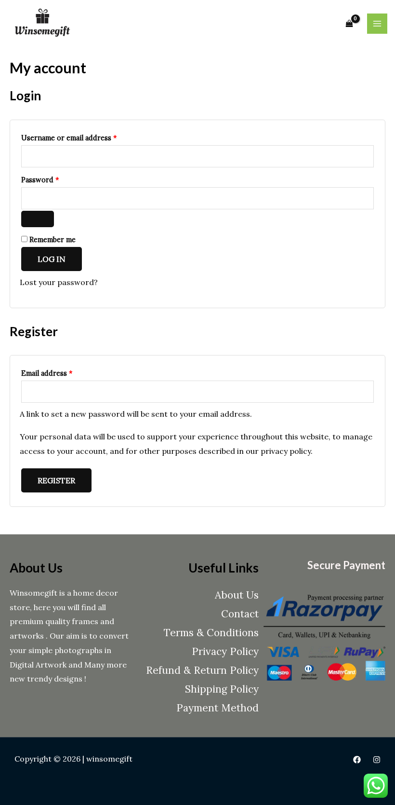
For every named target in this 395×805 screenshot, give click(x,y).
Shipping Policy (222, 689)
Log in (52, 259)
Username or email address (83, 136)
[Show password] (37, 219)
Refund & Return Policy (202, 670)
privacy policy (286, 451)
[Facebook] (357, 760)
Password (55, 178)
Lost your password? (59, 282)
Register (56, 480)
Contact (240, 613)
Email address (61, 372)
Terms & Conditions (211, 632)
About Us (237, 594)
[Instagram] (377, 760)
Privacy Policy (225, 651)
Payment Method (217, 707)
